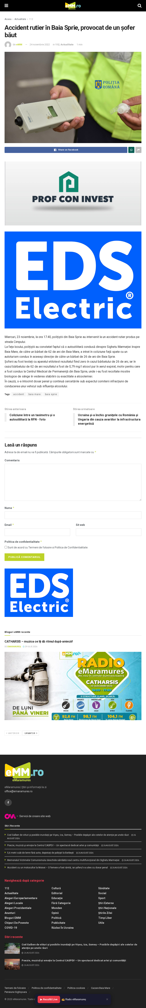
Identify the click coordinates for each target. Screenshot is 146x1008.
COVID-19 (11, 927)
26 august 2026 (110, 845)
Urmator (30, 733)
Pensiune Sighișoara (16, 992)
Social (102, 893)
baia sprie (51, 394)
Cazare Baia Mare (100, 988)
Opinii (55, 912)
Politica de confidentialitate (23, 541)
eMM (19, 44)
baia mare (35, 394)
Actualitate (20, 19)
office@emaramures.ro (19, 791)
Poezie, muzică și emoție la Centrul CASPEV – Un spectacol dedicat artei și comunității (53, 845)
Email (9, 525)
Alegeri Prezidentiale (18, 908)
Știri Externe (106, 903)
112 (31, 19)
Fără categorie (61, 903)
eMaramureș (14, 647)
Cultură (56, 888)
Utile (101, 922)
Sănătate (104, 888)
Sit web (80, 524)
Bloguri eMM (13, 917)
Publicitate (58, 922)
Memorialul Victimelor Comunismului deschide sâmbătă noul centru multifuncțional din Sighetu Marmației (63, 860)
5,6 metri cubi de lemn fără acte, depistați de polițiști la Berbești (40, 852)
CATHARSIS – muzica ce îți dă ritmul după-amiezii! (39, 641)
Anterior (13, 733)
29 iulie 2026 (31, 647)
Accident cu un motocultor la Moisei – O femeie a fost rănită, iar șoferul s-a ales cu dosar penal (57, 867)
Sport (101, 898)
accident (18, 394)
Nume (9, 508)
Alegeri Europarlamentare (21, 898)
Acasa (8, 19)
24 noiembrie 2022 (40, 44)
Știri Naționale (107, 908)
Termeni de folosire (15, 988)
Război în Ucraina (63, 927)
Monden (57, 908)
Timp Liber (105, 917)
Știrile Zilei (105, 912)
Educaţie (57, 898)
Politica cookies (76, 988)
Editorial (57, 893)
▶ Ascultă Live (48, 999)
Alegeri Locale (14, 903)
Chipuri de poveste (17, 922)
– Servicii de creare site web (33, 816)
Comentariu (12, 460)
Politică (56, 917)
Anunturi (10, 912)
